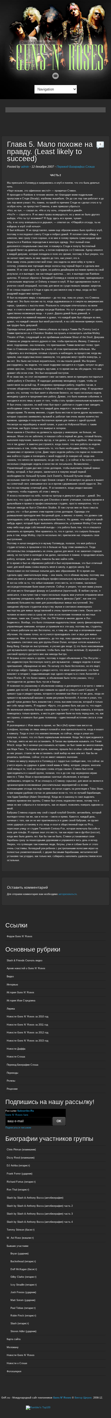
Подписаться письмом (18, 1127)
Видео (10, 976)
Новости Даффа (16, 1048)
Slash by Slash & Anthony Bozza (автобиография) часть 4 (40, 1222)
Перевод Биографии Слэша (76, 166)
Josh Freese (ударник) (23, 1292)
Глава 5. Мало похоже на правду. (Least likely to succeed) (50, 151)
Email (55, 76)
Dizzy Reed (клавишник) (20, 1157)
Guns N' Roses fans (16, 1115)
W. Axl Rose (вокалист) (20, 1238)
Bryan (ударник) (20, 1253)
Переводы (12, 1073)
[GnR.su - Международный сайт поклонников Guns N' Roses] (55, 69)
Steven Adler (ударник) (23, 1331)
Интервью (12, 984)
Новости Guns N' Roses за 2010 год (27, 1016)
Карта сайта (13, 1339)
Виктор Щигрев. (83, 1397)
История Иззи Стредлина (21, 1000)
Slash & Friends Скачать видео (24, 960)
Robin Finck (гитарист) (23, 1315)
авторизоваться (67, 894)
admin (25, 166)
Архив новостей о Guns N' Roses (26, 968)
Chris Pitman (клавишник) (21, 1149)
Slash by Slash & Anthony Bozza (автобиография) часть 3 (40, 1213)
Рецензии (12, 1089)
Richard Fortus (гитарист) (21, 1181)
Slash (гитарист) (20, 1323)
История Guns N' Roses (20, 992)
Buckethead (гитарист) (23, 1261)
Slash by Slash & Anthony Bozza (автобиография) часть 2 (40, 1206)
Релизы (11, 1080)
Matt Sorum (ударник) (23, 1300)
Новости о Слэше (17, 1363)
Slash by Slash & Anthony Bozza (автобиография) (35, 1197)
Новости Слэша (16, 1056)
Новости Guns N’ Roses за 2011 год (27, 1024)
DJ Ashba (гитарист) (18, 1165)
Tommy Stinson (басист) (20, 1229)
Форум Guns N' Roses (19, 936)
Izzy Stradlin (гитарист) (24, 1284)
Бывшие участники (17, 1246)
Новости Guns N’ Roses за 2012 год (27, 1032)
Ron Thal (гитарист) (18, 1189)
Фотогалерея (14, 1371)
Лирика (11, 1008)
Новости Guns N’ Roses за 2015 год (27, 1040)
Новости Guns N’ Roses (20, 1355)
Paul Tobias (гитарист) (23, 1308)
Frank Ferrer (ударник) (19, 1173)
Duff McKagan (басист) (24, 1269)
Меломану (13, 1347)
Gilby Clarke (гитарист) (23, 1277)
